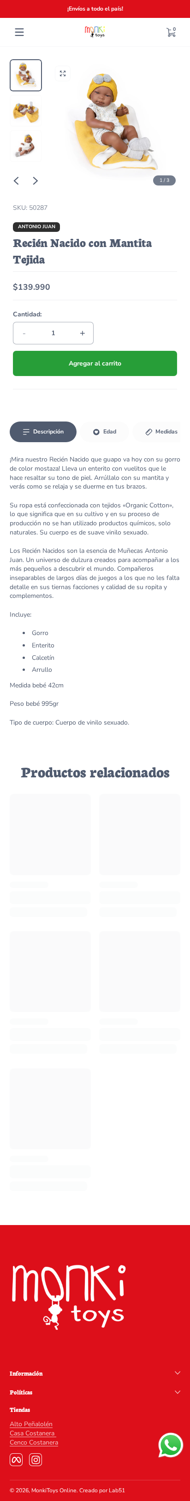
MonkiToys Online (54, 1490)
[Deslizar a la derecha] (35, 181)
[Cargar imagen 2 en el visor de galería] (26, 111)
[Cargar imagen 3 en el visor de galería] (26, 146)
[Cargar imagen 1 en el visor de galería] (26, 75)
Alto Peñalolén (31, 1424)
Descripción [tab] (48, 431)
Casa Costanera (33, 1433)
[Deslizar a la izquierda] (16, 181)
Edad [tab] (109, 431)
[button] (170, 32)
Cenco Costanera (34, 1442)
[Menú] (19, 32)
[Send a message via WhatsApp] (170, 1445)
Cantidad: (27, 314)
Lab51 (117, 1490)
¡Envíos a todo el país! (95, 8)
